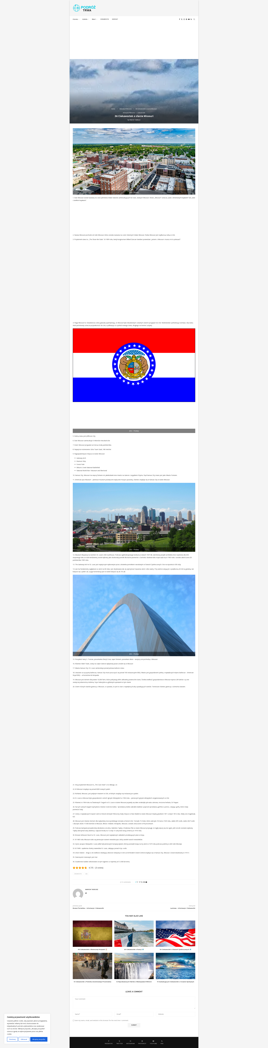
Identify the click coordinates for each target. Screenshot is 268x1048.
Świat (94, 19)
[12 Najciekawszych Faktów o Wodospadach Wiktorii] (134, 966)
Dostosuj (12, 1039)
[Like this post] (137, 882)
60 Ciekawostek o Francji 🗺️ (134, 949)
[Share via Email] (146, 882)
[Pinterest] (186, 19)
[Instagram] (184, 19)
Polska (75, 19)
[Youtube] (189, 19)
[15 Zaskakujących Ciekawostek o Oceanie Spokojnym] (175, 966)
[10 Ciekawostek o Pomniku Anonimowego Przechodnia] (92, 966)
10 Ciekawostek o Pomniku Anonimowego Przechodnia (92, 982)
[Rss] (191, 19)
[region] (27, 1029)
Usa (86, 874)
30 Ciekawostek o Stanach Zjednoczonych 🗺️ (175, 949)
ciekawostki (78, 874)
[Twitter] (181, 19)
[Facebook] (179, 19)
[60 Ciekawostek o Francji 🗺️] (134, 934)
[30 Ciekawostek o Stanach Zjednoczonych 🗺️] (175, 934)
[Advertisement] (134, 38)
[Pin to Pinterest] (144, 882)
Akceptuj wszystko (38, 1039)
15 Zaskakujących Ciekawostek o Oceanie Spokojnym (175, 982)
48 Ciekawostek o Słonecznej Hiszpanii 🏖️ (92, 949)
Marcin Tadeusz (135, 120)
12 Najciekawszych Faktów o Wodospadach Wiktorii (134, 982)
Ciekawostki (104, 19)
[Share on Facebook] (139, 882)
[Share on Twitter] (142, 882)
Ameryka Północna (125, 109)
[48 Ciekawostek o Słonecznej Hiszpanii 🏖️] (92, 934)
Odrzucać (24, 1039)
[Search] (194, 19)
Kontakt (115, 19)
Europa (84, 19)
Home (113, 109)
